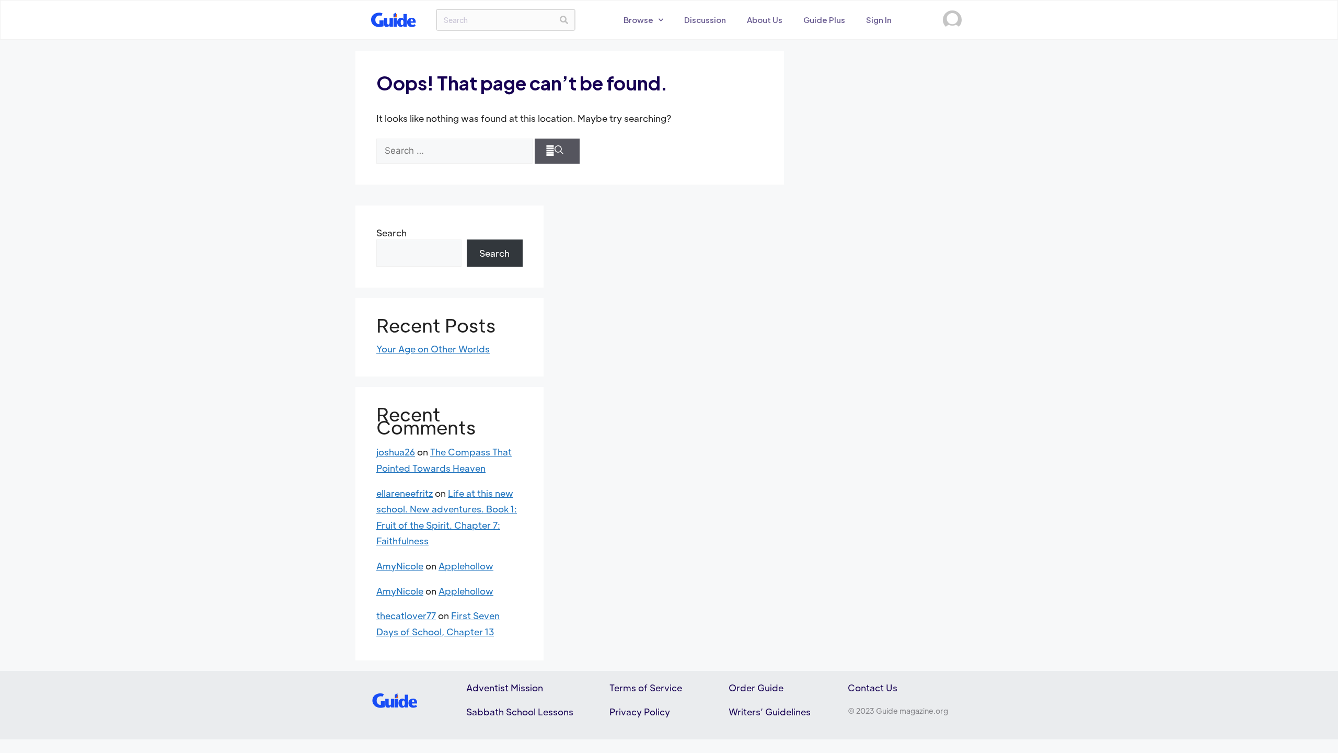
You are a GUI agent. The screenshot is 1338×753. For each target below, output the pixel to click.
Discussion (705, 20)
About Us (764, 20)
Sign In (879, 20)
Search (391, 232)
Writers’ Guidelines (770, 711)
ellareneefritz (404, 493)
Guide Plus (824, 20)
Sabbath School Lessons (519, 711)
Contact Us (872, 687)
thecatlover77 (406, 615)
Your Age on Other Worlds (433, 349)
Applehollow (466, 566)
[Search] (563, 20)
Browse (638, 20)
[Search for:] (454, 151)
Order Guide (756, 687)
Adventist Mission (504, 687)
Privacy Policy (639, 711)
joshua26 (395, 452)
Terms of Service (645, 687)
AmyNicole (399, 566)
